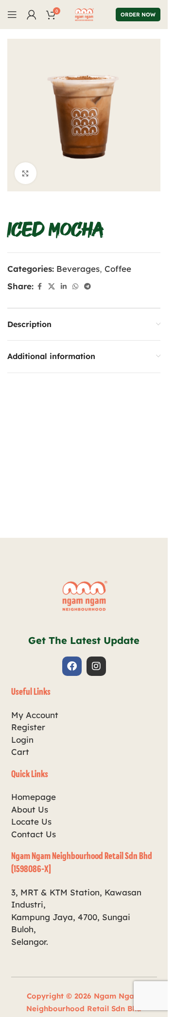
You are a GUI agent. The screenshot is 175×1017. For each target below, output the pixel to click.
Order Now (138, 14)
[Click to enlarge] (25, 173)
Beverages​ (78, 269)
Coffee (118, 269)
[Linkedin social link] (64, 286)
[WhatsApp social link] (75, 286)
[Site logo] (84, 13)
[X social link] (51, 286)
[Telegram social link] (87, 286)
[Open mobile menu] (12, 14)
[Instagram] (96, 666)
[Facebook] (72, 666)
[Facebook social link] (39, 286)
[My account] (31, 14)
